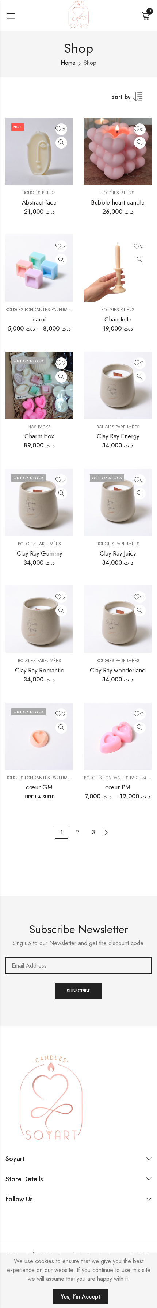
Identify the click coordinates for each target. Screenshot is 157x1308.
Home (68, 63)
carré (39, 319)
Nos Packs (39, 427)
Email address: (78, 965)
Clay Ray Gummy (39, 553)
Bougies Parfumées (117, 427)
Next (106, 832)
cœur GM (39, 787)
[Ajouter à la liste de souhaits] (61, 129)
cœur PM (117, 787)
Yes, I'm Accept (80, 1296)
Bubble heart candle (118, 202)
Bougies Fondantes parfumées (40, 310)
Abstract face (39, 202)
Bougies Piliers (39, 193)
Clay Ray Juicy (118, 553)
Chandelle (117, 319)
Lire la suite (39, 797)
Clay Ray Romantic (39, 670)
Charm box (39, 436)
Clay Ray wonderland (118, 670)
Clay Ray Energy (118, 436)
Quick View (61, 143)
